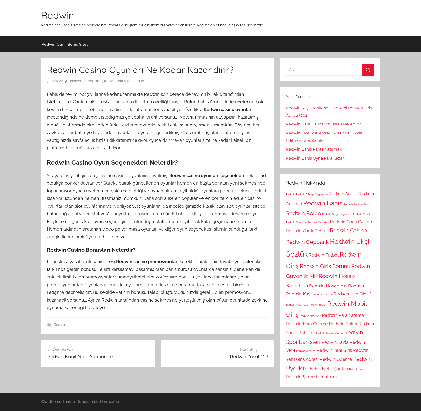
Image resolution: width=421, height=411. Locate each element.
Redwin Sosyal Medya (329, 333)
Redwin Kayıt (299, 293)
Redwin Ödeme (336, 359)
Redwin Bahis (323, 203)
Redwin (57, 15)
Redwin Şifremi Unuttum (311, 376)
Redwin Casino (348, 230)
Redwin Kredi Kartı (297, 304)
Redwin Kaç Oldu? (353, 293)
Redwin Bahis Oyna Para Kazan (315, 158)
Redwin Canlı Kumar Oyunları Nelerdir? (323, 124)
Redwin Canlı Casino (351, 221)
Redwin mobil (317, 304)
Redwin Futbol (324, 255)
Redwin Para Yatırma (343, 315)
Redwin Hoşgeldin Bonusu (336, 285)
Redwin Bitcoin (362, 214)
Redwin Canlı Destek (307, 230)
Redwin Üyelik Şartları (325, 368)
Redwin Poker (343, 323)
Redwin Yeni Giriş (334, 350)
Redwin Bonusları (318, 222)
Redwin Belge (303, 213)
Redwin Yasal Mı (306, 350)
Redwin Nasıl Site (310, 315)
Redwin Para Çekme (307, 323)
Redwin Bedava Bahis (357, 204)
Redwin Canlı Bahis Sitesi (65, 44)
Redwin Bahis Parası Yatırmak (314, 149)
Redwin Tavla (335, 342)
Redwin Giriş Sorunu (325, 266)
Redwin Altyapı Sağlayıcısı (312, 194)
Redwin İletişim (358, 369)
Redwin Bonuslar (296, 222)
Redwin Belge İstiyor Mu (337, 214)
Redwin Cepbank (307, 242)
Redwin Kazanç (323, 294)
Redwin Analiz (343, 193)
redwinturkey (115, 81)
